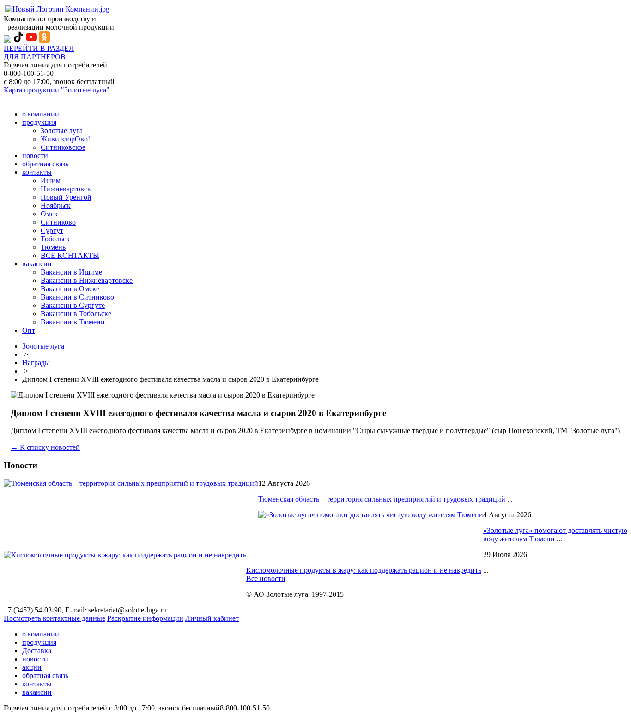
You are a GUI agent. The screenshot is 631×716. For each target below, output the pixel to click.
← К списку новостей (45, 447)
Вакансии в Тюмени (73, 322)
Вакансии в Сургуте (73, 305)
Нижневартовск (66, 189)
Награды (36, 363)
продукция (39, 122)
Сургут (52, 230)
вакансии (37, 264)
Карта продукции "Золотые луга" (56, 90)
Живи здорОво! (65, 139)
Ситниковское (63, 147)
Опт (28, 330)
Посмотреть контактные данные (54, 618)
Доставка (36, 651)
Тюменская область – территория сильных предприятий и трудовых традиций (381, 499)
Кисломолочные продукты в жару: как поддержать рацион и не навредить (363, 570)
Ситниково (58, 222)
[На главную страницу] (57, 9)
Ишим (51, 180)
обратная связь (45, 164)
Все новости (265, 578)
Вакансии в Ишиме (71, 272)
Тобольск (55, 239)
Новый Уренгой (66, 197)
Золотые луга (62, 131)
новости (35, 155)
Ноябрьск (56, 205)
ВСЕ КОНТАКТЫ (70, 255)
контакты (37, 172)
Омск (49, 214)
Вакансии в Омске (70, 289)
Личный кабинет (212, 618)
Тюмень (53, 247)
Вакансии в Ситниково (77, 297)
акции (32, 667)
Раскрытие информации (145, 618)
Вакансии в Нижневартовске (87, 280)
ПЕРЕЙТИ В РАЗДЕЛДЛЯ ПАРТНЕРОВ (39, 52)
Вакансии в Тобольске (76, 314)
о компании (40, 114)
